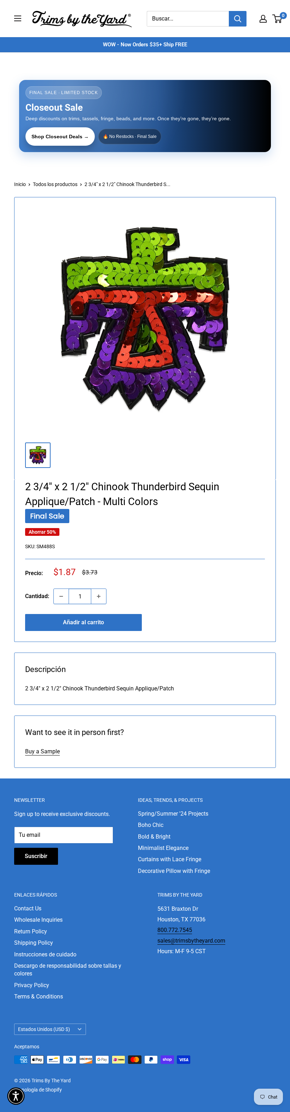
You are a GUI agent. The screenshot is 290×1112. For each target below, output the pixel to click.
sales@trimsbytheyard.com (191, 940)
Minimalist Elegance (163, 848)
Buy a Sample (42, 751)
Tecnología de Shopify (38, 1090)
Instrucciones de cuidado (45, 954)
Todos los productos (55, 184)
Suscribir (36, 856)
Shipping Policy (33, 942)
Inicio (20, 184)
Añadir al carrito (83, 622)
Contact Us (27, 908)
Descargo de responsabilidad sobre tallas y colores (67, 969)
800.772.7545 (174, 930)
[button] (16, 1096)
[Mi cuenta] (263, 19)
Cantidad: (37, 596)
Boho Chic (150, 825)
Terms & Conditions (38, 996)
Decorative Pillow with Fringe (174, 871)
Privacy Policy (31, 985)
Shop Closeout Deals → (60, 136)
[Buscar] (237, 19)
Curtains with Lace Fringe (169, 859)
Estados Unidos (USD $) (44, 1029)
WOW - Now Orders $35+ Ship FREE (145, 44)
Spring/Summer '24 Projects (173, 813)
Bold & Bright (154, 836)
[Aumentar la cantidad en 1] (98, 596)
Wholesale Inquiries (38, 919)
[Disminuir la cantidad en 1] (61, 596)
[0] (277, 19)
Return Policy (30, 931)
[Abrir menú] (17, 18)
